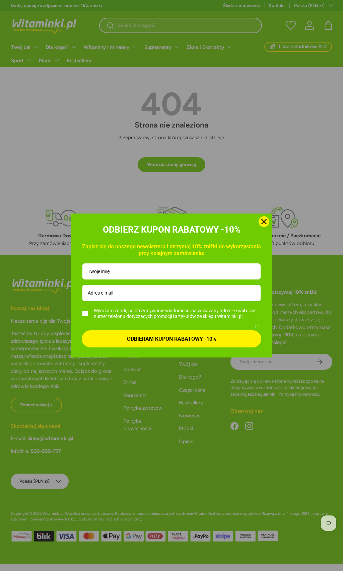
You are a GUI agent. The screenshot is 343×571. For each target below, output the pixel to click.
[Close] (264, 222)
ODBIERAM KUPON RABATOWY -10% (171, 339)
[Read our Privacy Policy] (257, 326)
